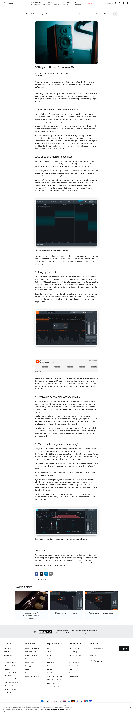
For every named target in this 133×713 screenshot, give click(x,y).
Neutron (65, 73)
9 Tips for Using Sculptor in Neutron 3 (101, 613)
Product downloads (31, 659)
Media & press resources (11, 662)
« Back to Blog (41, 579)
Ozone (49, 652)
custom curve (40, 261)
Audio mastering (37, 14)
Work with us (8, 655)
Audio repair (63, 14)
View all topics (73, 676)
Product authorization (32, 648)
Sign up (124, 649)
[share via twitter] (41, 574)
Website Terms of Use (51, 709)
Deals (27, 669)
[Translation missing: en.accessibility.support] (119, 3)
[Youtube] (98, 661)
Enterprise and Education (12, 666)
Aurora (49, 666)
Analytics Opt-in (9, 693)
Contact (6, 652)
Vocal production (74, 673)
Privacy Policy (61, 709)
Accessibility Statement (11, 682)
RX (48, 648)
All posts (24, 14)
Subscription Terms (10, 686)
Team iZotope (39, 73)
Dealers (27, 673)
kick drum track (67, 404)
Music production (57, 73)
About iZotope (8, 648)
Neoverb (49, 669)
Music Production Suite (54, 676)
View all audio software (54, 687)
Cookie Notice (8, 669)
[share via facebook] (36, 574)
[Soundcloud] (101, 661)
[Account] (123, 3)
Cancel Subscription (10, 689)
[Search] (116, 3)
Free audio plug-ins (31, 655)
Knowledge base (30, 652)
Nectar (49, 659)
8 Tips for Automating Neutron (66, 613)
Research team (8, 659)
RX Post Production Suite (55, 680)
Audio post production (76, 655)
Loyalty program (30, 666)
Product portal (29, 662)
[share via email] (51, 574)
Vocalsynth (50, 662)
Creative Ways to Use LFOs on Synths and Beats (31, 614)
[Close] (130, 708)
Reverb (71, 669)
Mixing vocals (109, 14)
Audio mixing (50, 14)
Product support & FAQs (33, 676)
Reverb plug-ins (52, 683)
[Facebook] (91, 661)
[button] (17, 14)
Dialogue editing (76, 14)
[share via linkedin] (46, 574)
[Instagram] (95, 661)
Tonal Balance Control (54, 673)
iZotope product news (93, 14)
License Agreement (10, 679)
